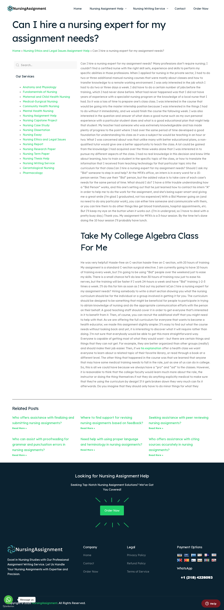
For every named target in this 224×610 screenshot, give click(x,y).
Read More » (19, 428)
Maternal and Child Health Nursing (46, 96)
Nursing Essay (32, 134)
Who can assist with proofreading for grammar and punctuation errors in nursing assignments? (40, 444)
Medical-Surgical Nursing (40, 101)
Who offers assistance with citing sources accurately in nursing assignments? (174, 444)
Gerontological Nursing (38, 168)
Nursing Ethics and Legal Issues (44, 139)
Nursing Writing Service (39, 163)
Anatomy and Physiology (39, 87)
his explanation (151, 348)
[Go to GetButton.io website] (8, 606)
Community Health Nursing (41, 106)
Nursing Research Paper (39, 149)
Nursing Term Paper (36, 153)
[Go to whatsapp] (8, 599)
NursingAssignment (44, 603)
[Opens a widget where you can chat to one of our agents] (210, 604)
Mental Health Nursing (38, 111)
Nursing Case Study (36, 125)
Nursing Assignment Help (40, 115)
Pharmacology (33, 173)
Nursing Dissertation (36, 130)
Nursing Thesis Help (36, 158)
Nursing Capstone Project (40, 120)
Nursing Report (33, 144)
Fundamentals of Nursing (40, 92)
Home (16, 50)
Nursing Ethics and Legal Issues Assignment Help (56, 50)
